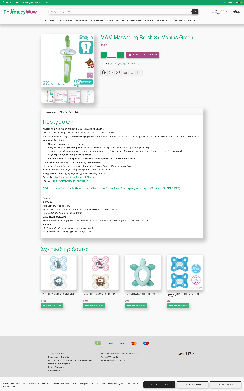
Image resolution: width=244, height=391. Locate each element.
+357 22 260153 (12, 2)
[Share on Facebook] (104, 72)
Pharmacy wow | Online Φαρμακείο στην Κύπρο (20, 12)
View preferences (225, 384)
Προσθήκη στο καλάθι (144, 54)
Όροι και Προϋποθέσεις (59, 363)
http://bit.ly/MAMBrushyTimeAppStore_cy (69, 180)
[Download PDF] (132, 72)
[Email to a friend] (139, 72)
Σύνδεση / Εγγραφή (219, 12)
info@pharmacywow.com (36, 2)
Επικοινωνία (54, 370)
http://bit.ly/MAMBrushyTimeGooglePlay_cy (74, 177)
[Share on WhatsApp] (111, 72)
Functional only (192, 384)
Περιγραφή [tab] (50, 111)
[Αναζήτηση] (195, 11)
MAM (115, 63)
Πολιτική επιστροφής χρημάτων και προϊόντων (70, 360)
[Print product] (125, 72)
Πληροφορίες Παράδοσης (60, 357)
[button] (89, 38)
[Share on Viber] (118, 72)
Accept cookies (159, 384)
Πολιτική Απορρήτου (57, 367)
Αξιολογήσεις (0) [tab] (69, 111)
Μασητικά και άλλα (129, 63)
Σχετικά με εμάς (56, 353)
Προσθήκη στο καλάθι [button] (53, 306)
